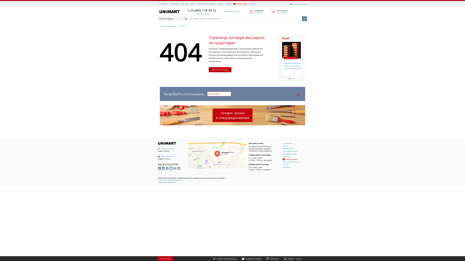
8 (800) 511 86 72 (164, 159)
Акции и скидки (241, 4)
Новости (229, 4)
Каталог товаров (166, 19)
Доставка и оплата (188, 4)
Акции (165, 258)
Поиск (298, 95)
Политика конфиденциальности (170, 180)
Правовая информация (167, 182)
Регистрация (302, 4)
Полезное (252, 4)
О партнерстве (174, 4)
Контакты (220, 4)
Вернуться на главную (220, 70)
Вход (294, 4)
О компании (163, 4)
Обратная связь (167, 156)
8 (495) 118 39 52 (203, 10)
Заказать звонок (167, 149)
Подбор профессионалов (206, 4)
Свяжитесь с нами (231, 11)
